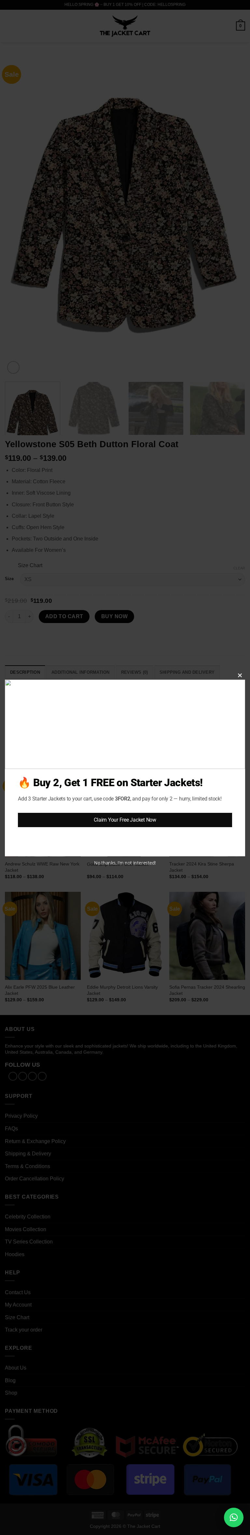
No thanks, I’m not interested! (125, 863)
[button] (233, 1517)
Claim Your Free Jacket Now (125, 820)
